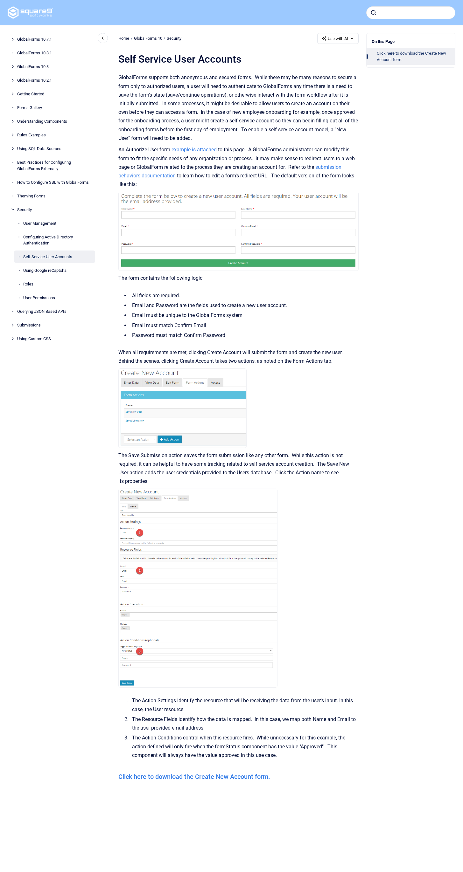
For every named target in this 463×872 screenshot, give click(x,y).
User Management (39, 223)
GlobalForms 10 (148, 38)
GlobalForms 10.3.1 (34, 53)
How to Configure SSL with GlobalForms (53, 182)
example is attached (194, 150)
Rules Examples (31, 135)
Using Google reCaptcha (45, 270)
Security (24, 209)
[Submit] (373, 13)
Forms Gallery (29, 107)
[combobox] (411, 13)
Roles (28, 284)
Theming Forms (31, 195)
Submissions (29, 325)
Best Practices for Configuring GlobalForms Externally (44, 165)
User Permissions (39, 297)
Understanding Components (42, 121)
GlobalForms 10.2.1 (34, 80)
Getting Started (30, 94)
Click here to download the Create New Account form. (411, 56)
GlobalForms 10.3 (33, 66)
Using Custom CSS (34, 338)
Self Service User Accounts (47, 256)
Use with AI (338, 38)
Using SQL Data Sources (39, 148)
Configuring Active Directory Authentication (48, 239)
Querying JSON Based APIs (42, 311)
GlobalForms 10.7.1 (34, 39)
